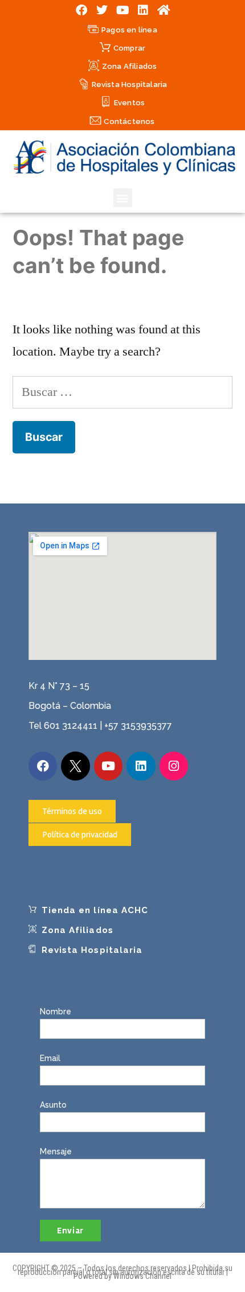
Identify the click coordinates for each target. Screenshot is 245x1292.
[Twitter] (102, 10)
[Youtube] (122, 10)
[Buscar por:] (122, 392)
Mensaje (56, 1151)
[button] (122, 197)
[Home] (163, 10)
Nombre (55, 1011)
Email (50, 1058)
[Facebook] (81, 10)
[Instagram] (174, 766)
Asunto (53, 1104)
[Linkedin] (143, 10)
